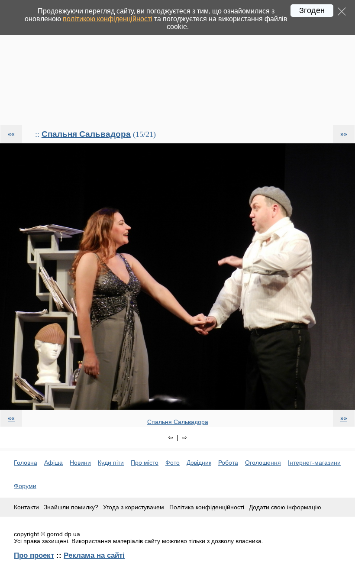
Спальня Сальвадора (86, 134)
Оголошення (263, 462)
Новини (80, 462)
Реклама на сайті (94, 555)
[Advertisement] (177, 62)
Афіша (53, 462)
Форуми (25, 485)
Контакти (26, 507)
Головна (25, 462)
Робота (228, 462)
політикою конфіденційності (107, 19)
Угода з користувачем (133, 507)
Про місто (144, 462)
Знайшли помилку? (71, 507)
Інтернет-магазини (314, 462)
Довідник (199, 462)
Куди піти (111, 462)
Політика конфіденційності (206, 507)
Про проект (34, 555)
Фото (172, 462)
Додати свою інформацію (285, 507)
